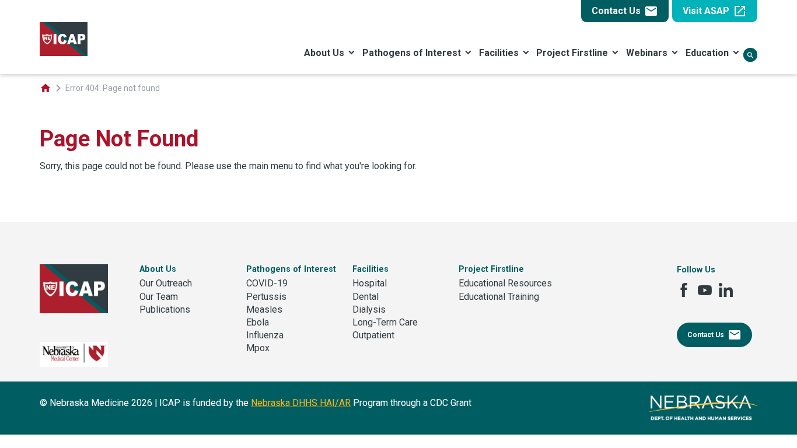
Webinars (646, 52)
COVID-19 (267, 283)
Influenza (265, 335)
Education (707, 52)
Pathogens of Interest (411, 52)
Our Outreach (165, 283)
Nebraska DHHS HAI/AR (301, 402)
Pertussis (266, 296)
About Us (324, 52)
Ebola (257, 322)
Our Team (158, 296)
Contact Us (625, 11)
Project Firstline (572, 52)
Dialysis (369, 309)
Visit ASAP (715, 11)
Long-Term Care (385, 322)
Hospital (369, 283)
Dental (365, 296)
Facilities (499, 52)
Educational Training (499, 296)
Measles (264, 309)
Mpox (258, 348)
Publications (164, 309)
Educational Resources (505, 283)
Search (750, 55)
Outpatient (373, 335)
